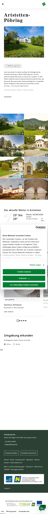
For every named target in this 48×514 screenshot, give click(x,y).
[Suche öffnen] (9, 4)
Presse (12, 460)
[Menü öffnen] (2, 4)
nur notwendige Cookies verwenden (24, 285)
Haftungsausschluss (17, 469)
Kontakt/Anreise (24, 511)
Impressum (29, 466)
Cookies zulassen (24, 272)
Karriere (6, 462)
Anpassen (23, 278)
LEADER (6, 469)
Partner (6, 460)
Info (2, 511)
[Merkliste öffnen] (8, 4)
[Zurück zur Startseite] (44, 4)
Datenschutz (38, 466)
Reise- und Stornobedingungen (14, 466)
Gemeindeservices (16, 462)
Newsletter (29, 460)
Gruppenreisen (20, 460)
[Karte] (6, 4)
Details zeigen (35, 265)
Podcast (37, 460)
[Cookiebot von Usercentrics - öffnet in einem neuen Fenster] (35, 227)
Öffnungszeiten (11, 511)
